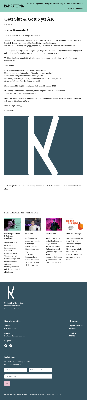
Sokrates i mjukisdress (72, 186)
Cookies (31, 394)
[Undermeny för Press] (73, 8)
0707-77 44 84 (10, 328)
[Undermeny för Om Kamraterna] (82, 3)
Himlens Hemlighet (74, 234)
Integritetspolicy (40, 394)
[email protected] (32, 86)
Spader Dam (51, 234)
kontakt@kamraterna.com (14, 336)
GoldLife (58, 394)
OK (7, 383)
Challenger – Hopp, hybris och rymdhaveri (12, 236)
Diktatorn (29, 234)
